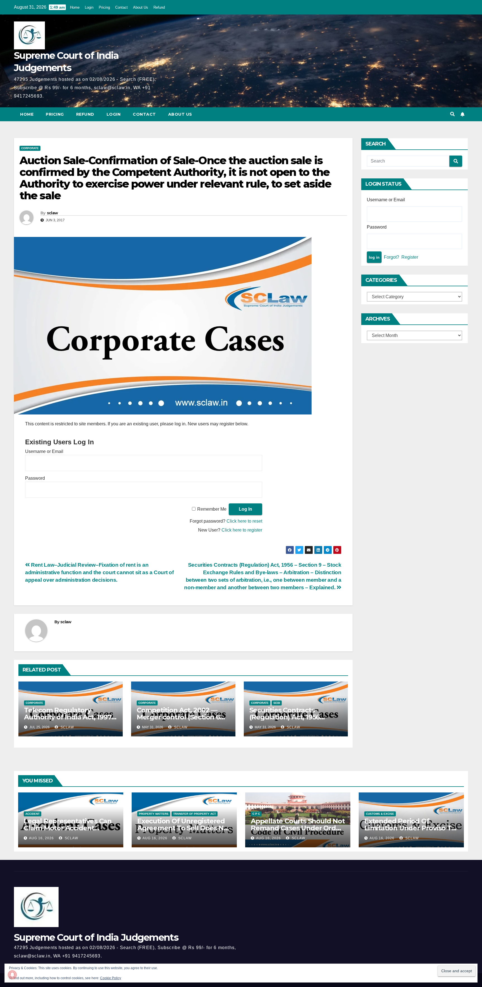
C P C (256, 813)
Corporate (30, 148)
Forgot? (391, 257)
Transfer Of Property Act (194, 813)
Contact (121, 7)
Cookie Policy (110, 978)
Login (89, 7)
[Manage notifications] (12, 974)
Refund (159, 7)
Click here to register (241, 530)
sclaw (52, 212)
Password (35, 478)
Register (409, 257)
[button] (452, 114)
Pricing (104, 7)
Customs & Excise (380, 813)
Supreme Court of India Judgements (96, 937)
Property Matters (153, 813)
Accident (32, 813)
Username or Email (44, 451)
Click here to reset (244, 521)
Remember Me (211, 509)
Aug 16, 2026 (41, 838)
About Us (140, 7)
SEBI (276, 702)
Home (74, 7)
